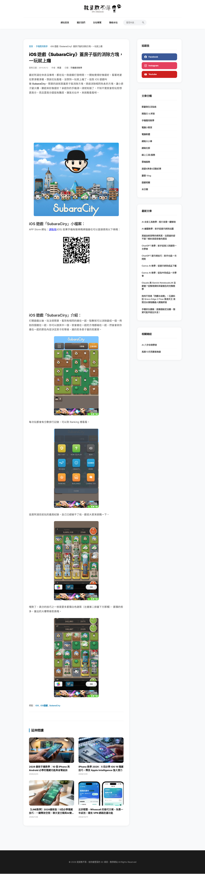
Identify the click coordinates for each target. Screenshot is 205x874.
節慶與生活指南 (149, 106)
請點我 (52, 229)
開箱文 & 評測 (148, 113)
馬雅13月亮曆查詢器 (151, 351)
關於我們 (81, 22)
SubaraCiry (54, 705)
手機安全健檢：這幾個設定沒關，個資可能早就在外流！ (158, 311)
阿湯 (59, 68)
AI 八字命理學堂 (149, 345)
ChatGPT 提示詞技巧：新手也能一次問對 (159, 257)
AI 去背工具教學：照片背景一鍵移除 (159, 222)
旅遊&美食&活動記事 (151, 168)
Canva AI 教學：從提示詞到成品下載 (159, 265)
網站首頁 (65, 22)
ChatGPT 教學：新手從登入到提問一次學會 (159, 247)
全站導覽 (97, 22)
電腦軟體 (146, 134)
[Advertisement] (76, 118)
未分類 (145, 189)
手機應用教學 (42, 46)
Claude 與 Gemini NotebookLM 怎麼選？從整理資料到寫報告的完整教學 (159, 285)
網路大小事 (147, 141)
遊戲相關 (146, 182)
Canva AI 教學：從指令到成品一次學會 (159, 274)
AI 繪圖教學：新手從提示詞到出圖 (158, 228)
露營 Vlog (146, 175)
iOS (37, 705)
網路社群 (146, 148)
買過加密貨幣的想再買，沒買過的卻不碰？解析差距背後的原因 (158, 237)
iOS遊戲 (44, 705)
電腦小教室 (147, 127)
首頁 (31, 46)
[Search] (143, 22)
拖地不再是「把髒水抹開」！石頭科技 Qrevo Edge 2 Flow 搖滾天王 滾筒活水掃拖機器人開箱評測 (158, 299)
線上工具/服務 (148, 155)
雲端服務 (146, 162)
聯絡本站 (113, 22)
